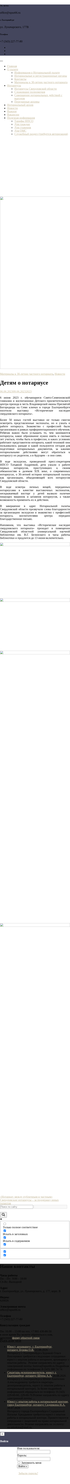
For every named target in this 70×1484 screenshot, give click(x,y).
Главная (12, 66)
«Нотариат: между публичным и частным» (26, 1196)
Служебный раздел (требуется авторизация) (41, 133)
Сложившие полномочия (29, 92)
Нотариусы (14, 85)
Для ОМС (20, 130)
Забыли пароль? (28, 1473)
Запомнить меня (31, 1462)
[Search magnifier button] (3, 1215)
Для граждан (22, 124)
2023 (29, 391)
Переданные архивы (26, 101)
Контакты (20, 79)
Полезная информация (21, 117)
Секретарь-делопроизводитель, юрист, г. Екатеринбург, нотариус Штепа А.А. (32, 1374)
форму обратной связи (26, 1337)
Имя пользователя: (28, 1448)
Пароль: (22, 1455)
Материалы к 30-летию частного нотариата (40, 82)
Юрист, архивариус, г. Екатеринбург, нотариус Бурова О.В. (29, 1348)
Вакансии (13, 114)
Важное (12, 111)
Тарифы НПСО (23, 121)
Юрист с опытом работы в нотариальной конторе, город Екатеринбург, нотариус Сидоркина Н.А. (38, 1403)
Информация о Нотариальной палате (37, 72)
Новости (12, 108)
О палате (12, 69)
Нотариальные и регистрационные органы (40, 75)
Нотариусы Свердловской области (35, 88)
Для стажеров (22, 127)
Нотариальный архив (20, 104)
